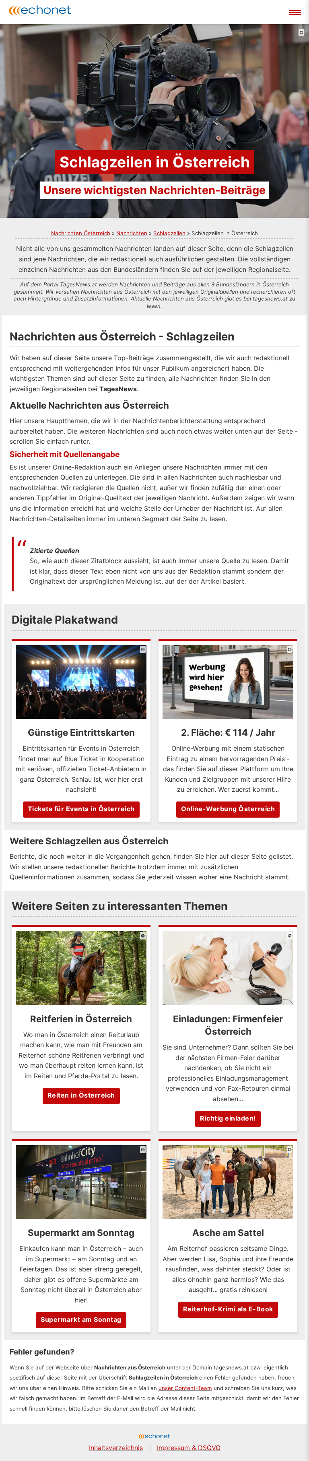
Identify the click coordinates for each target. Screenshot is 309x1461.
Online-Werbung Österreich (228, 809)
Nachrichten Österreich (80, 233)
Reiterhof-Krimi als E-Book (228, 1309)
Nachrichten (131, 233)
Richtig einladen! (228, 1118)
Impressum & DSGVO (188, 1448)
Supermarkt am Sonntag (81, 1319)
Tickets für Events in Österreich (81, 809)
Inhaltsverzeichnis (116, 1448)
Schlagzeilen (169, 233)
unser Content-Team (185, 1388)
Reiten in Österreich (81, 1095)
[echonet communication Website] (154, 1437)
